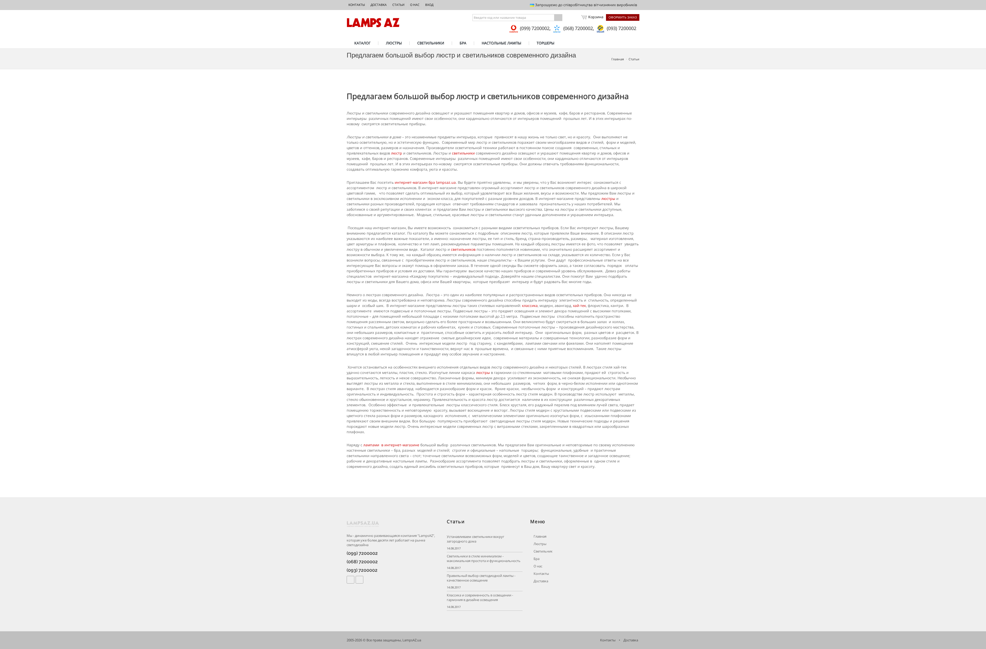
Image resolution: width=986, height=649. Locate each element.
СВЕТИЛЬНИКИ (430, 43)
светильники (463, 153)
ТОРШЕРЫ (545, 43)
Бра (536, 559)
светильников (463, 249)
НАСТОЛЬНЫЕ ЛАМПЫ (501, 43)
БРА (463, 43)
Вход (429, 5)
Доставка (379, 5)
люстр (396, 153)
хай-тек (579, 305)
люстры (608, 198)
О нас (415, 5)
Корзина (595, 16)
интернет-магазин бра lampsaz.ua (425, 182)
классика (530, 305)
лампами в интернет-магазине (391, 444)
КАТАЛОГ (362, 43)
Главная (617, 59)
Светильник (543, 551)
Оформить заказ (623, 17)
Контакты (356, 5)
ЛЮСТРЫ (394, 43)
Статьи (398, 5)
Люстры (539, 544)
